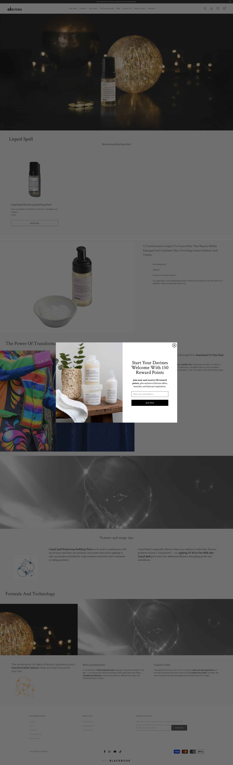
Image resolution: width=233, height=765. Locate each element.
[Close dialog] (174, 345)
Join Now (150, 402)
